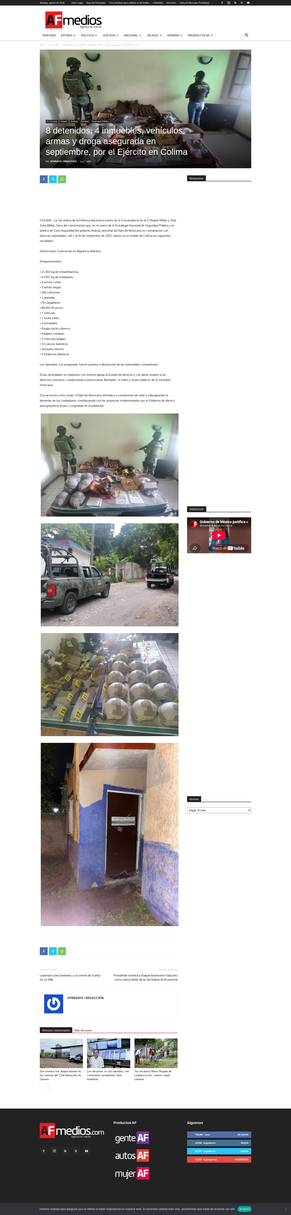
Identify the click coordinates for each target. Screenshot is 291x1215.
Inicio (42, 44)
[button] (246, 36)
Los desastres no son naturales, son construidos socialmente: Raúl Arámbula (108, 1075)
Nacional (131, 35)
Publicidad (158, 3)
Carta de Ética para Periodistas (194, 3)
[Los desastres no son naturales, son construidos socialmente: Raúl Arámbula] (108, 1053)
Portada (49, 35)
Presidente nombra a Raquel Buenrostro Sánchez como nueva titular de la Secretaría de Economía (145, 977)
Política (87, 35)
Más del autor (83, 1030)
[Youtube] (248, 3)
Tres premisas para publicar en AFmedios (129, 3)
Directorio (171, 3)
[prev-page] (42, 1087)
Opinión (173, 35)
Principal (84, 121)
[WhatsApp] (62, 179)
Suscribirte (241, 1159)
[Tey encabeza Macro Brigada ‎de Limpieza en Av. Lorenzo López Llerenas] (156, 1053)
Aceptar (245, 1208)
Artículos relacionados (56, 1030)
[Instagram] (229, 3)
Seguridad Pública (100, 121)
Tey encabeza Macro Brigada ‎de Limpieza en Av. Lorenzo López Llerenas (152, 1075)
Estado (66, 35)
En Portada (54, 44)
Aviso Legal (77, 3)
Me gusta (243, 1134)
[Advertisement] (219, 453)
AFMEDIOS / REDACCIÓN (63, 161)
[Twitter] (242, 3)
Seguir (244, 1142)
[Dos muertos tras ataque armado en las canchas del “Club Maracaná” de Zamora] (61, 1053)
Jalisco (152, 35)
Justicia (109, 35)
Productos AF (199, 35)
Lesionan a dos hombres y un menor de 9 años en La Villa (70, 977)
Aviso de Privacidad (95, 3)
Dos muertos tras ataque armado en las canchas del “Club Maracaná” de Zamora (60, 1075)
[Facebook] (222, 3)
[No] (286, 1209)
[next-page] (48, 1087)
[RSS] (235, 3)
